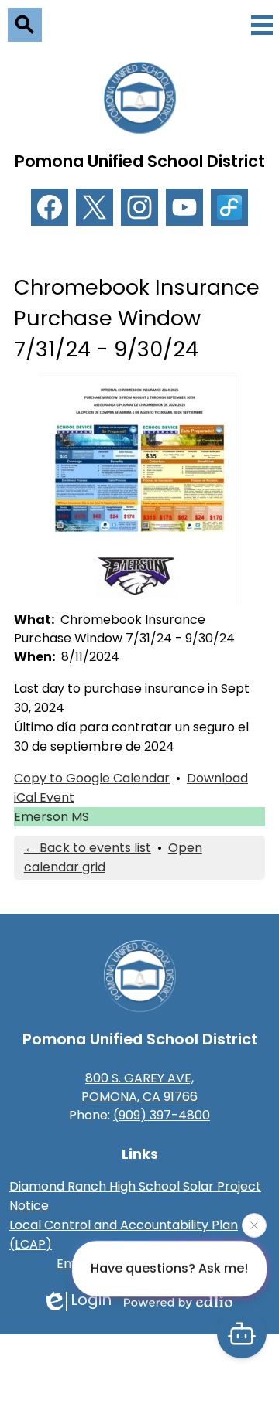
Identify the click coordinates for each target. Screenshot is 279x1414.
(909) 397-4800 (161, 1115)
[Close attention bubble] (254, 1225)
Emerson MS (51, 817)
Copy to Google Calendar (92, 778)
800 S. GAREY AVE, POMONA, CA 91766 (139, 1087)
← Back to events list (87, 848)
